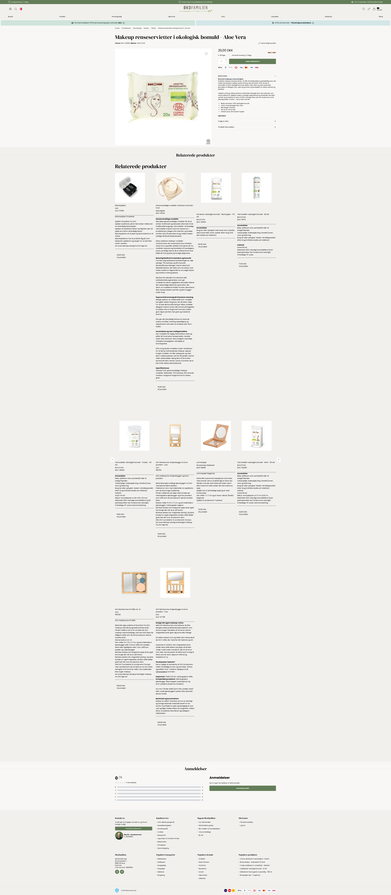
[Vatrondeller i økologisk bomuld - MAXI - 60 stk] (256, 440)
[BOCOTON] (272, 53)
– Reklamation (161, 842)
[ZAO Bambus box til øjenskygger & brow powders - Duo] (175, 440)
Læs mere (222, 116)
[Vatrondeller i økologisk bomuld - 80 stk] (256, 192)
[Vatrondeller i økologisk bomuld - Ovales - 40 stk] (134, 440)
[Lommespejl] (216, 440)
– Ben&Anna (202, 869)
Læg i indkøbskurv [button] (252, 61)
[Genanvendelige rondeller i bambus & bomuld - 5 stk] (175, 188)
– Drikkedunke (161, 859)
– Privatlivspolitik (162, 829)
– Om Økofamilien (204, 822)
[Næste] (279, 459)
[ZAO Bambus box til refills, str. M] (134, 587)
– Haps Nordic (202, 875)
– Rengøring (160, 875)
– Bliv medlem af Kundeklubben (209, 829)
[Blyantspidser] (134, 188)
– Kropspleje (160, 869)
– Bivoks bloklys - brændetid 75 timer (252, 862)
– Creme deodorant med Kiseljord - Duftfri (254, 859)
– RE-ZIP (200, 835)
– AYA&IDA (201, 859)
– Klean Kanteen (203, 862)
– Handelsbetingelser (163, 825)
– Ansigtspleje (161, 865)
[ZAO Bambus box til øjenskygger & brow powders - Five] (175, 587)
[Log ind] (10, 9)
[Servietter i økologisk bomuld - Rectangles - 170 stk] (216, 192)
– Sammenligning (162, 848)
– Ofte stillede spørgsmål (165, 822)
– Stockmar (202, 865)
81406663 (129, 837)
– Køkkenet (160, 872)
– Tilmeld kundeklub (246, 822)
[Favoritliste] (363, 9)
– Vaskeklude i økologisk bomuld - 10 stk (253, 869)
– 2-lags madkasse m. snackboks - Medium (254, 865)
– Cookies (159, 832)
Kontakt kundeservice (133, 828)
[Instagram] (122, 872)
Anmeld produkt (242, 788)
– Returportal (161, 835)
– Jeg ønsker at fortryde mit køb (167, 838)
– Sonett (201, 872)
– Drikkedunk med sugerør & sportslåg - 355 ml (255, 872)
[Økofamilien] (195, 9)
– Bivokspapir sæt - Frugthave (249, 875)
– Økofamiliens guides (205, 825)
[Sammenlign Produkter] (369, 9)
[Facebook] (117, 872)
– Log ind (242, 825)
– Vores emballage (204, 832)
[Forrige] (112, 459)
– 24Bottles (202, 878)
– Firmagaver (161, 845)
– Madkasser (160, 862)
